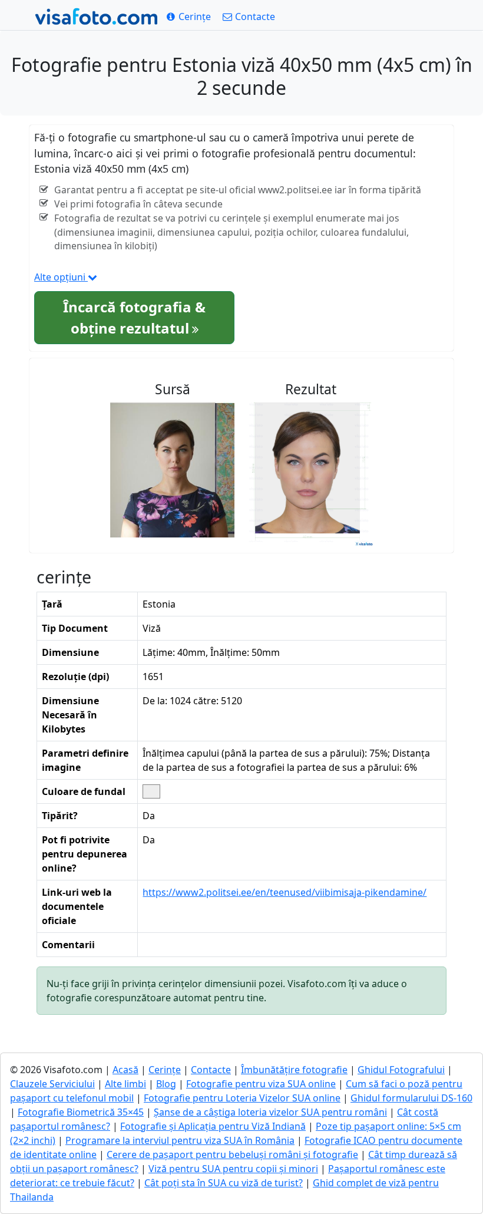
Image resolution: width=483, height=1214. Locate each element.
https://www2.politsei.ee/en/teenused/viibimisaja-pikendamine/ (284, 892)
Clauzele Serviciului (52, 1083)
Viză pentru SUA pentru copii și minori (233, 1168)
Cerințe (164, 1069)
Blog (166, 1083)
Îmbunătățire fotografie (294, 1069)
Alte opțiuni (61, 276)
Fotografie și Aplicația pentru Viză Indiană (213, 1126)
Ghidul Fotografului (401, 1069)
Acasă (125, 1069)
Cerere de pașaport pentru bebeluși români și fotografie (232, 1154)
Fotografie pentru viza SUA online (261, 1083)
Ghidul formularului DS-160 (411, 1097)
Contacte (211, 1069)
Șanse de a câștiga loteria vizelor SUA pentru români (270, 1112)
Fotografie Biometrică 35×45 (81, 1112)
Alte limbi (125, 1083)
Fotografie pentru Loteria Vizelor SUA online (242, 1097)
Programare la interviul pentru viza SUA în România (180, 1140)
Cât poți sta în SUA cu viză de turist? (223, 1182)
